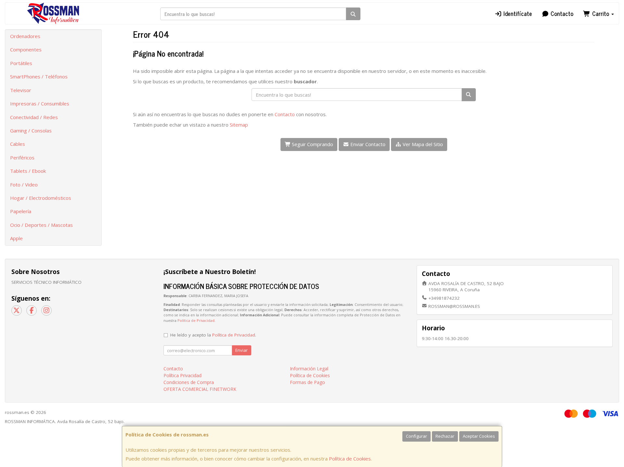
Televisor (20, 90)
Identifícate (517, 13)
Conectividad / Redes (34, 117)
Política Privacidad (182, 375)
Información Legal (309, 368)
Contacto (561, 13)
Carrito (601, 13)
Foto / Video (24, 184)
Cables (17, 144)
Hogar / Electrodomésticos (40, 198)
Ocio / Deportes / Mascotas (41, 225)
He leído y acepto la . (213, 335)
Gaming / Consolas (31, 130)
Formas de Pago (307, 382)
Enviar (241, 350)
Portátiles (21, 63)
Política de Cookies (350, 458)
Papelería (20, 211)
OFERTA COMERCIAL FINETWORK (199, 389)
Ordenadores (25, 36)
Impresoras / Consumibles (39, 103)
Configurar (416, 436)
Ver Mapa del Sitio (422, 144)
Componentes (26, 49)
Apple (16, 238)
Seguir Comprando (312, 144)
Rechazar (445, 436)
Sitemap (239, 124)
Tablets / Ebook (28, 171)
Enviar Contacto (367, 144)
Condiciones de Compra (188, 382)
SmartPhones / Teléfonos (39, 76)
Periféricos (22, 157)
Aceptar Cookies (479, 436)
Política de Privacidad (195, 320)
